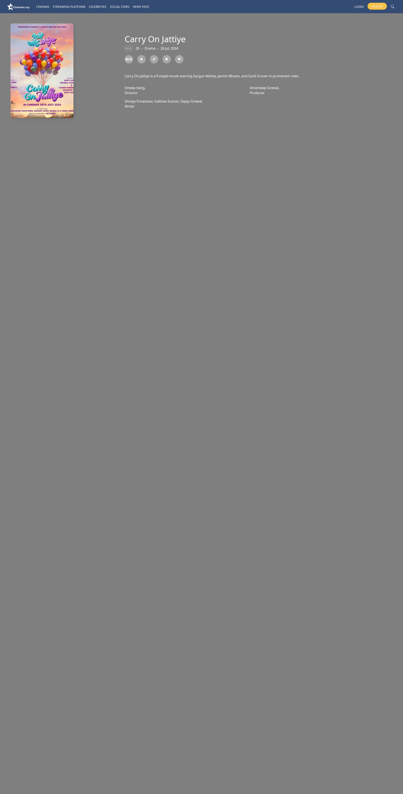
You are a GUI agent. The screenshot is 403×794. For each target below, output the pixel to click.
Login (359, 7)
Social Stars (120, 7)
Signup (377, 6)
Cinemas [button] (42, 7)
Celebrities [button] (97, 7)
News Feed (141, 7)
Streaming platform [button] (69, 7)
